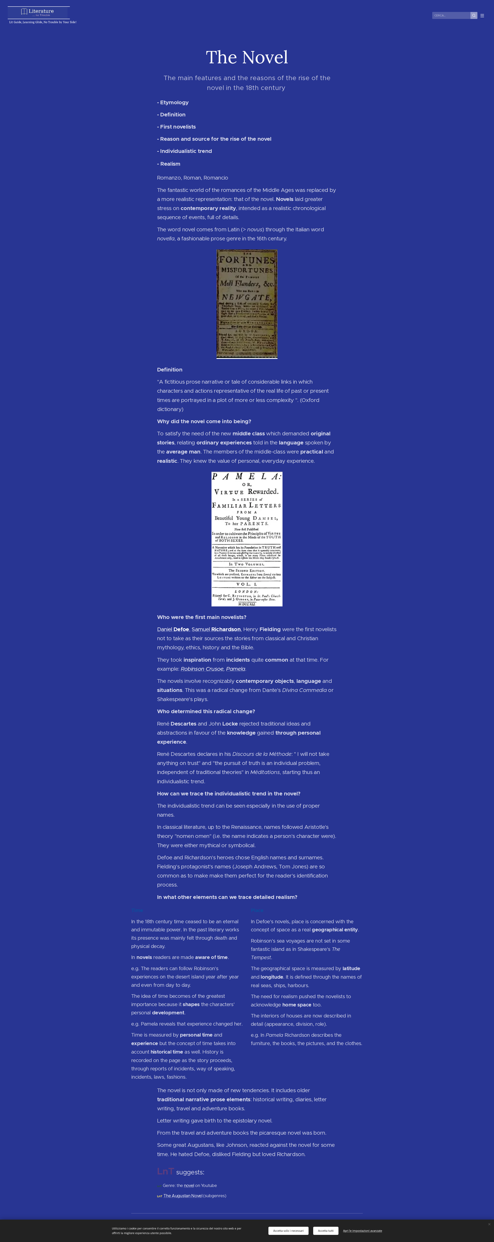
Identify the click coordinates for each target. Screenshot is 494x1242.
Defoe (181, 629)
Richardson (226, 629)
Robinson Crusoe (202, 668)
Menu (483, 15)
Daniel (165, 629)
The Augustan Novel (182, 1195)
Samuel (201, 629)
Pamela (235, 668)
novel (189, 1185)
